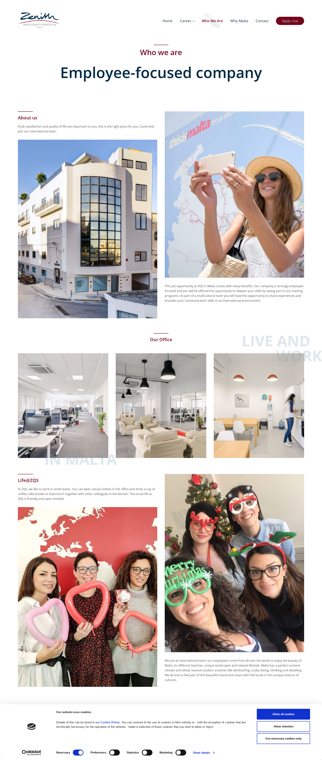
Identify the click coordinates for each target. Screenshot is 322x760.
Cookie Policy (110, 722)
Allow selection (283, 726)
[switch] (114, 753)
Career (185, 20)
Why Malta (239, 20)
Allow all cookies (283, 714)
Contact (262, 20)
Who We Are (212, 20)
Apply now (290, 20)
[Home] (39, 20)
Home (167, 20)
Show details (201, 752)
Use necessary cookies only (283, 738)
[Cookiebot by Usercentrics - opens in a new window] (31, 753)
